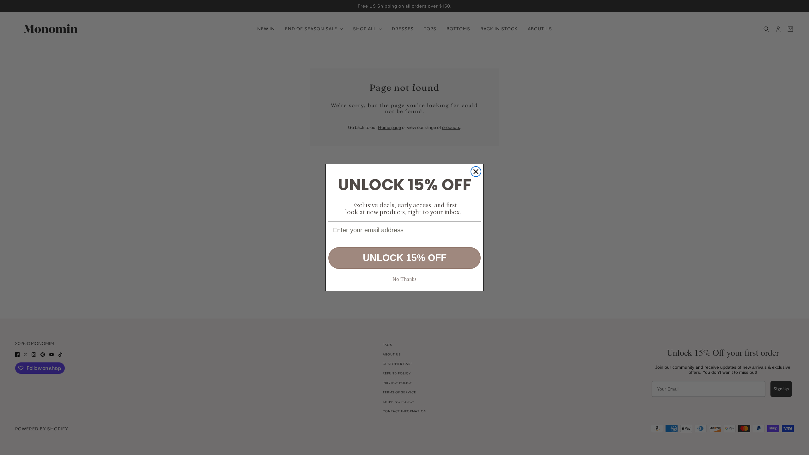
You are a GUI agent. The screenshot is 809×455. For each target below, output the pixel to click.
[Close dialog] (476, 172)
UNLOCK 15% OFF (405, 257)
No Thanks (404, 279)
